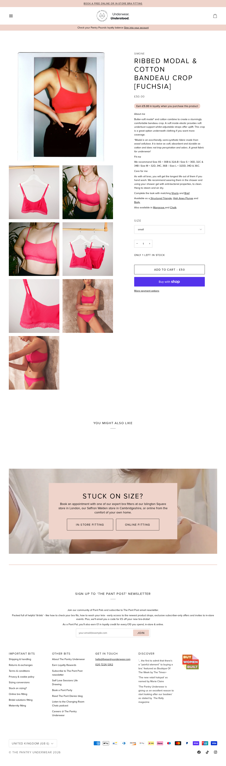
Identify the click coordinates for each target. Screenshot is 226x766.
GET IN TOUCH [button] (106, 653)
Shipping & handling (20, 659)
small (141, 229)
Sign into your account (136, 28)
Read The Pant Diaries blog (67, 696)
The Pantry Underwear (32, 752)
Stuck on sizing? (18, 688)
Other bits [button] (61, 653)
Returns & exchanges (21, 665)
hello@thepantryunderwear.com (112, 659)
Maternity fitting (17, 705)
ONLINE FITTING (137, 524)
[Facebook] (199, 752)
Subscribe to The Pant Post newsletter (67, 673)
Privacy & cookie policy (21, 677)
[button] (199, 652)
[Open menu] (14, 16)
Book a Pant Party (62, 690)
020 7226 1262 (104, 664)
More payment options (146, 291)
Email (82, 637)
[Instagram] (215, 752)
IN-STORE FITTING (90, 524)
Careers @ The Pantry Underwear (64, 713)
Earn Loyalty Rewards (64, 665)
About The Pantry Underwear (68, 659)
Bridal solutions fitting (20, 700)
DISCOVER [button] (146, 653)
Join (141, 633)
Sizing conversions (19, 682)
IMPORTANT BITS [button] (22, 653)
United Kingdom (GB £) (30, 743)
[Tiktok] (207, 752)
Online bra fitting (18, 694)
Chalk (173, 207)
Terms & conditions (19, 671)
